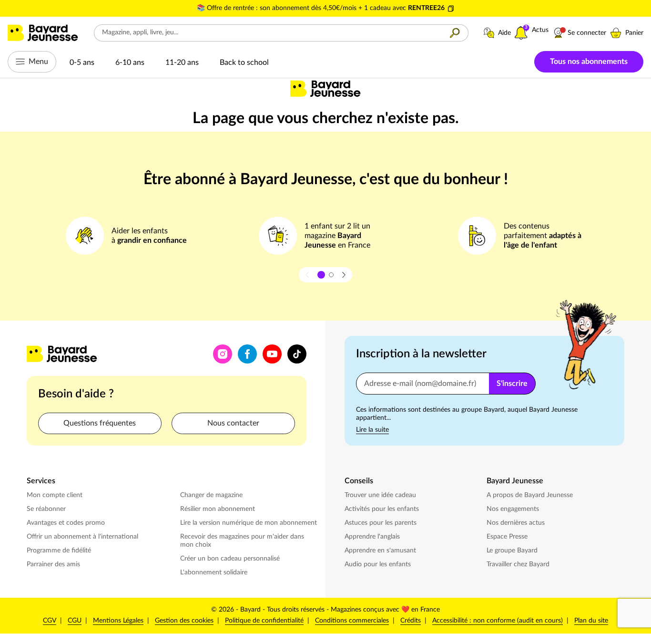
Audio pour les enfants (379, 564)
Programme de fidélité (59, 550)
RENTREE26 (426, 8)
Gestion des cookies (184, 620)
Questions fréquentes (99, 423)
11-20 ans (182, 62)
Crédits (410, 620)
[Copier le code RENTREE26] (451, 8)
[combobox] (268, 33)
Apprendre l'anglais (372, 536)
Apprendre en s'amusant (380, 550)
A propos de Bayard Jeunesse (530, 495)
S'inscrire (512, 383)
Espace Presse (508, 536)
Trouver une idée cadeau (380, 495)
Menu (38, 61)
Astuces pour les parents (381, 522)
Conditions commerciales (352, 620)
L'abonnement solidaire (213, 572)
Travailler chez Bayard (519, 564)
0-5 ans (82, 62)
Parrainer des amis (53, 564)
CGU (74, 620)
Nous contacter (233, 423)
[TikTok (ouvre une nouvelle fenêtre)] (296, 354)
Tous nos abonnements (589, 61)
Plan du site (591, 620)
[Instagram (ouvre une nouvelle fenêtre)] (222, 354)
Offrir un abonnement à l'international (82, 536)
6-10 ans (129, 62)
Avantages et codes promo (66, 523)
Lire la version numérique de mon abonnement (248, 523)
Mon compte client (54, 495)
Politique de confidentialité (264, 620)
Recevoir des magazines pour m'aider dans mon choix (242, 540)
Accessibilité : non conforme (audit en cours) (497, 620)
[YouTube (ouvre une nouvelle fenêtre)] (272, 354)
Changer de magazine (212, 495)
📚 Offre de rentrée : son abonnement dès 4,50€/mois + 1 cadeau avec (302, 8)
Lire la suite (372, 429)
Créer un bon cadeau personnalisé (230, 558)
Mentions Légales (118, 620)
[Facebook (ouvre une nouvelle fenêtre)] (247, 354)
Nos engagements (514, 508)
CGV (49, 620)
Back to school (244, 62)
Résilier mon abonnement (217, 509)
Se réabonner (46, 509)
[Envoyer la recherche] (454, 33)
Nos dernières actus (517, 522)
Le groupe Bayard (513, 550)
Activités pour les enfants (383, 508)
